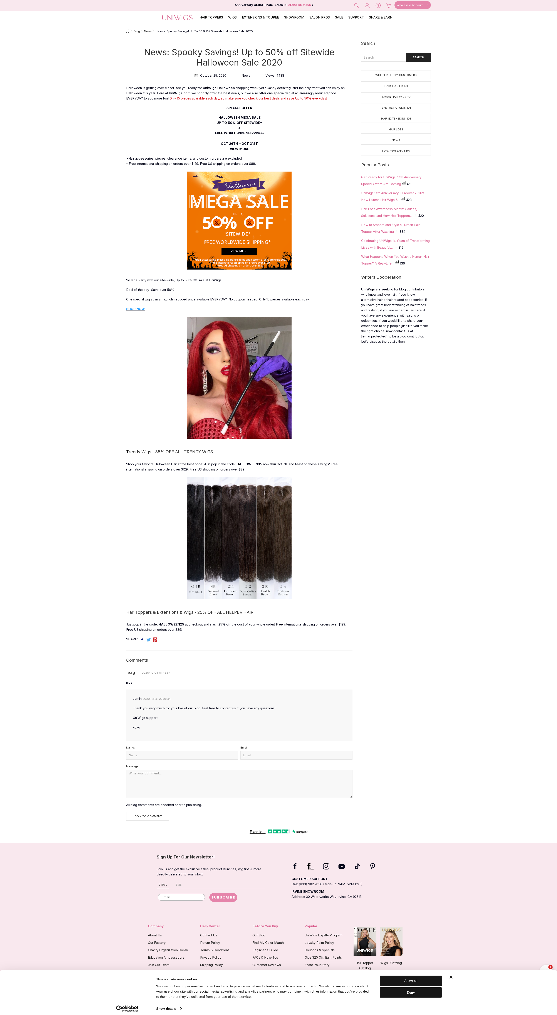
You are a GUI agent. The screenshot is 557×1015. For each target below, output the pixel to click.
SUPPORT (356, 17)
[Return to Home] (126, 31)
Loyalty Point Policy (319, 943)
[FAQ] (378, 5)
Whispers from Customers (396, 75)
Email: (244, 747)
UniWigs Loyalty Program (323, 935)
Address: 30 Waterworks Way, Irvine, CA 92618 (327, 897)
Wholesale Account (410, 5)
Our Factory (157, 943)
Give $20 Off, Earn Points (323, 957)
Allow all (410, 981)
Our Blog (258, 935)
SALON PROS (319, 17)
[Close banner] (451, 977)
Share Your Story (317, 965)
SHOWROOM (294, 17)
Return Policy (210, 943)
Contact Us (208, 935)
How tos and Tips (396, 151)
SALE (339, 17)
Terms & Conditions (215, 950)
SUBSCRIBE (223, 897)
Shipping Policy (211, 965)
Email (163, 884)
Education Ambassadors (166, 957)
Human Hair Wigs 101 (396, 96)
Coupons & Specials (320, 950)
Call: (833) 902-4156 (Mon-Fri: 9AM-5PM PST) (327, 884)
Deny (411, 992)
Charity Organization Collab (168, 950)
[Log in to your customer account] (367, 5)
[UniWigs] (177, 17)
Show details (166, 1008)
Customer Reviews (266, 965)
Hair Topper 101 (396, 86)
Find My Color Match (268, 943)
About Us (155, 935)
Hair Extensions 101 (396, 118)
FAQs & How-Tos (265, 957)
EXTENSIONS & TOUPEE (260, 17)
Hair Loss (396, 129)
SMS (179, 884)
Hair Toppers (211, 17)
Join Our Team (158, 965)
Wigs (232, 17)
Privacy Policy (210, 957)
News (396, 140)
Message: (132, 766)
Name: (130, 747)
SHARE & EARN (380, 17)
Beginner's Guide (265, 950)
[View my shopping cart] (389, 5)
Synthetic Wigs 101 (396, 107)
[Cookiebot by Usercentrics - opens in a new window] (127, 1008)
